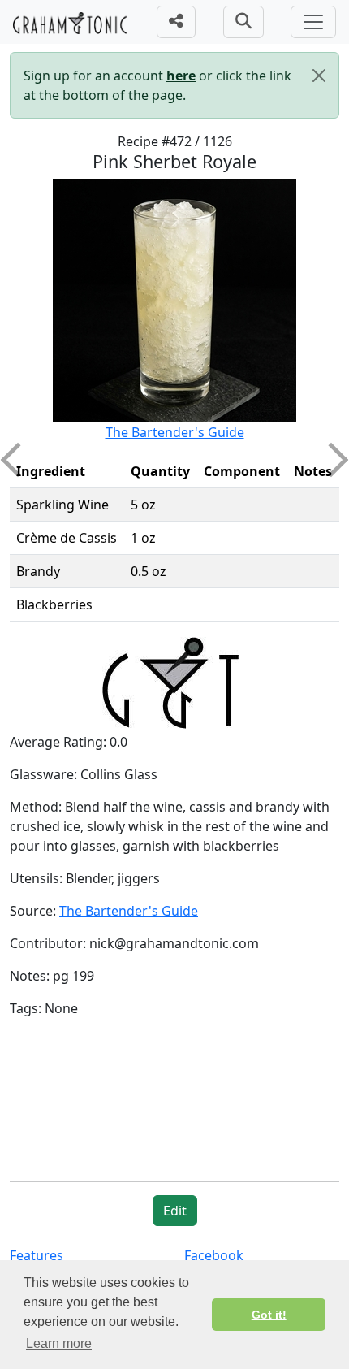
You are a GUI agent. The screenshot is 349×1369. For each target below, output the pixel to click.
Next (331, 460)
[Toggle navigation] (313, 22)
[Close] (318, 75)
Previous (18, 460)
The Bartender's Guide (175, 432)
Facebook (213, 1255)
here (181, 75)
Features (36, 1255)
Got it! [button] (269, 1314)
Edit (175, 1211)
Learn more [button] (59, 1343)
